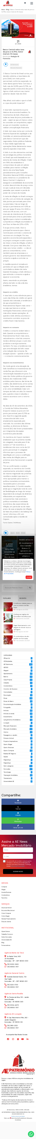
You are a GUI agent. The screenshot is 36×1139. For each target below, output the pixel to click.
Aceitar (29, 577)
